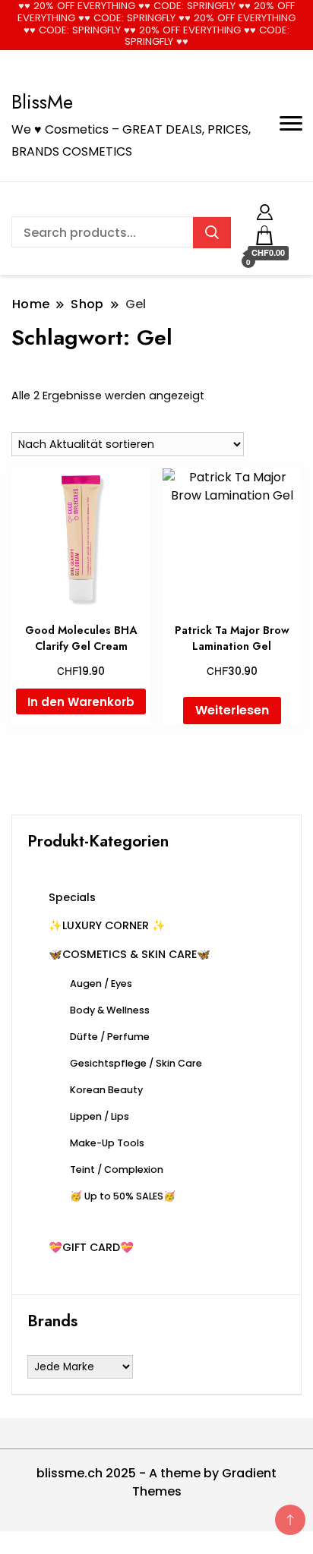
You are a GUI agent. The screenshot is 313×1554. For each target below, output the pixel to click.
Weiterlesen (232, 710)
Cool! (255, 24)
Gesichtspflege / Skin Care (136, 1063)
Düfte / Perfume (110, 1036)
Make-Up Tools (107, 1142)
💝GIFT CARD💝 (91, 1247)
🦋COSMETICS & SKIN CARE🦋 (129, 954)
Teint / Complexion (116, 1169)
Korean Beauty (106, 1089)
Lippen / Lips (99, 1116)
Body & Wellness (110, 1010)
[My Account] (265, 209)
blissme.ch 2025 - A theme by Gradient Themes (156, 1482)
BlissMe (42, 101)
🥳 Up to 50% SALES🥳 (122, 1196)
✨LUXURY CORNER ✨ (107, 925)
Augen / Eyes (101, 983)
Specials (72, 897)
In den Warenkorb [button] (80, 702)
